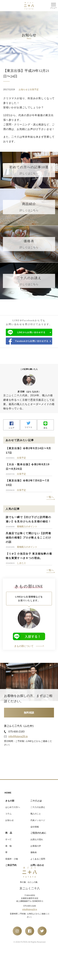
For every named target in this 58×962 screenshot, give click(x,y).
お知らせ (23, 89)
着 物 (8, 846)
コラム (8, 814)
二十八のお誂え (37, 807)
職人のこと (35, 814)
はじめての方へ (12, 807)
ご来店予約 (11, 865)
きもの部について (24, 646)
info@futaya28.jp (18, 736)
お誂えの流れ (36, 839)
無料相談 (29, 712)
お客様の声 (35, 846)
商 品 (8, 833)
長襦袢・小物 (11, 859)
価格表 (33, 852)
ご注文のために (38, 833)
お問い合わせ (37, 865)
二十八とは (36, 800)
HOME (8, 792)
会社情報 (34, 827)
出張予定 (34, 89)
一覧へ (50, 497)
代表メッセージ (37, 820)
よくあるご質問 (37, 859)
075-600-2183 (16, 731)
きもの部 (9, 800)
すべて (8, 839)
